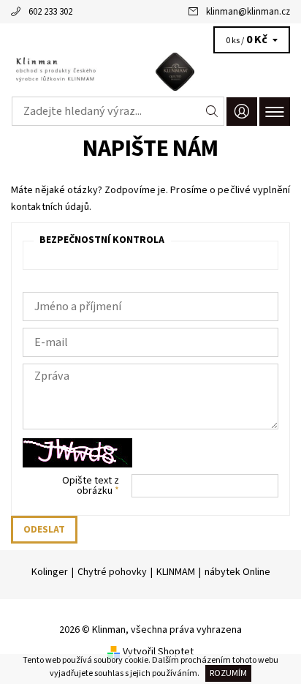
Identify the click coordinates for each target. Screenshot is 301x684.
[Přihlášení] (241, 111)
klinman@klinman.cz (248, 11)
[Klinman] (150, 72)
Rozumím (228, 673)
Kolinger (49, 572)
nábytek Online (237, 572)
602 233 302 (50, 11)
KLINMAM (175, 572)
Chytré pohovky (112, 572)
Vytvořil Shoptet (158, 651)
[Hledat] (212, 111)
